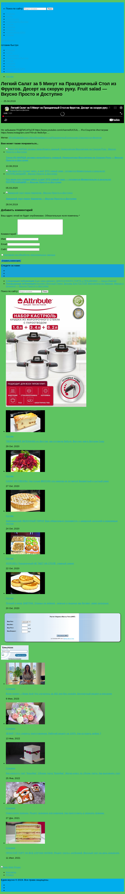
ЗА (30, 137)
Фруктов (97, 137)
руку (69, 137)
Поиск (50, 9)
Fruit (12, 137)
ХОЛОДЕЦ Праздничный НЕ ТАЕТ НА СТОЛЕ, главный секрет (40, 563)
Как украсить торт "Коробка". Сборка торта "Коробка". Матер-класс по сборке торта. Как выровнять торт (63, 773)
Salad (18, 137)
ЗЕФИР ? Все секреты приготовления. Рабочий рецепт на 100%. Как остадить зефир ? (53, 733)
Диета (9, 16)
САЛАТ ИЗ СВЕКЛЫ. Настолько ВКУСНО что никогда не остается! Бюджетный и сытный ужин (57, 481)
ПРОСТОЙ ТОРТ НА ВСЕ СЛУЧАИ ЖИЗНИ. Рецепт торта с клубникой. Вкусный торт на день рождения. (63, 853)
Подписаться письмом (14, 658)
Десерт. (25, 137)
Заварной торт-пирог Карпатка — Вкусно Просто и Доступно (41, 198)
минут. (45, 137)
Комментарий (9, 234)
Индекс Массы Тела (69, 638)
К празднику (12, 19)
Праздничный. (59, 137)
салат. (75, 137)
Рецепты (10, 29)
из (33, 137)
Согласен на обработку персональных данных (29, 255)
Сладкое (10, 27)
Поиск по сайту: (14, 8)
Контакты (11, 872)
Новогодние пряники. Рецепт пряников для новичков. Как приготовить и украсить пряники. (55, 813)
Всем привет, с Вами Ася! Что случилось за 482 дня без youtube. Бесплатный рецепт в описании (59, 693)
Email (4, 244)
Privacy (10, 875)
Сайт (3, 249)
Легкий (38, 137)
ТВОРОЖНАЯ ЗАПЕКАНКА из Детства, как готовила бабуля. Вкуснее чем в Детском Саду (55, 441)
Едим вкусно (8, 3)
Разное (10, 35)
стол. (90, 137)
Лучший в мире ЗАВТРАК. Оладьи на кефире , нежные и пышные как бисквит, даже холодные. (57, 603)
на (50, 137)
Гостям (9, 24)
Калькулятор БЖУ (15, 32)
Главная (10, 13)
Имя (3, 239)
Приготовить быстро (17, 21)
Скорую (83, 137)
